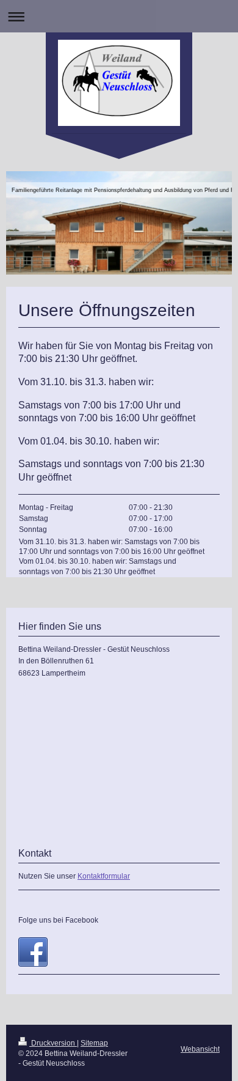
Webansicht (200, 1049)
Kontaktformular (104, 876)
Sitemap (94, 1043)
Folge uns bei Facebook (58, 920)
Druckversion (53, 1043)
